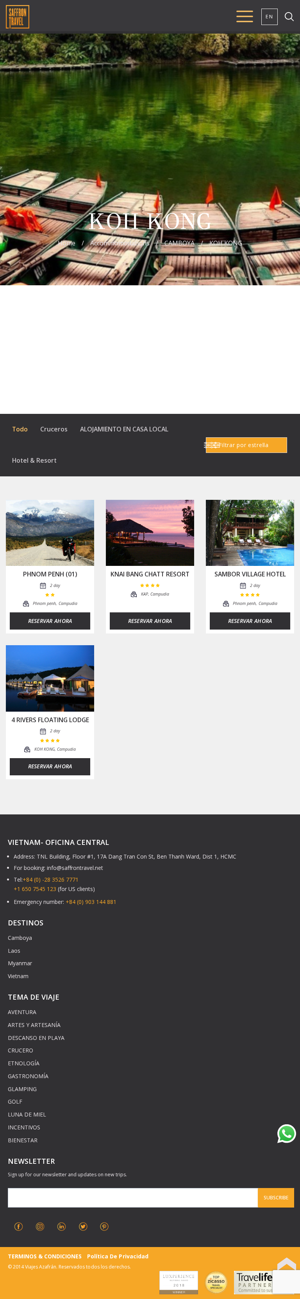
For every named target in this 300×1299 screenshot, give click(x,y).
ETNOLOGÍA (23, 1063)
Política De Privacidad (117, 1256)
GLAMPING (22, 1089)
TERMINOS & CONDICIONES (45, 1256)
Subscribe (276, 1197)
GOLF (15, 1101)
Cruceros (54, 429)
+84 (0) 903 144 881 (91, 901)
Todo (20, 429)
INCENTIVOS (24, 1127)
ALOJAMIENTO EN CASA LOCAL (124, 429)
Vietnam (18, 976)
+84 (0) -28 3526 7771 (51, 879)
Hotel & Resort (34, 460)
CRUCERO (20, 1050)
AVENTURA (22, 1012)
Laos (14, 950)
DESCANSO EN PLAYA (36, 1037)
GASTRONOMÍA (28, 1076)
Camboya (20, 937)
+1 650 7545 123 (35, 889)
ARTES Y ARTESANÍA (34, 1025)
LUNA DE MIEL (27, 1114)
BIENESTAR (23, 1140)
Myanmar (20, 963)
